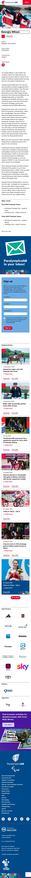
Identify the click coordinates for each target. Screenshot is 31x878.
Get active (8, 725)
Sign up (8, 328)
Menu (27, 2)
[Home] (10, 2)
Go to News (15, 597)
